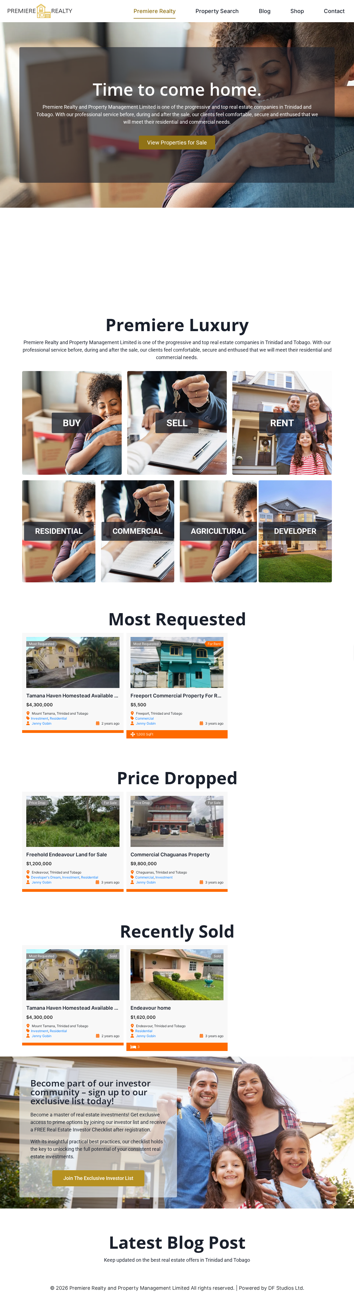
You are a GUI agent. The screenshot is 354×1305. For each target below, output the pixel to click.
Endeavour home (151, 1008)
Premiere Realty (155, 11)
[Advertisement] (177, 249)
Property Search (217, 11)
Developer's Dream (46, 877)
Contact (334, 11)
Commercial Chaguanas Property (170, 854)
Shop (297, 11)
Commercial (144, 718)
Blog (264, 11)
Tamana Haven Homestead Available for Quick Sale (87, 696)
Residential (58, 718)
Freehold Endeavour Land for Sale (66, 854)
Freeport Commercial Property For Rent (178, 696)
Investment (39, 718)
